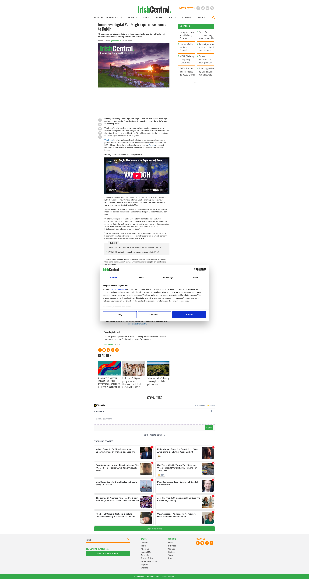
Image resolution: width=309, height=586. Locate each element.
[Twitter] (203, 8)
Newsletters (187, 8)
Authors (144, 542)
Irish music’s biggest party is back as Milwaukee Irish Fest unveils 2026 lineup (131, 382)
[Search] (213, 17)
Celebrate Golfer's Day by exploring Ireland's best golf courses (158, 381)
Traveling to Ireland (112, 332)
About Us (145, 549)
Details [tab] (141, 278)
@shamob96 (116, 40)
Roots (170, 558)
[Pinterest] (212, 8)
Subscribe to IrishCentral (137, 324)
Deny (120, 315)
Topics (143, 545)
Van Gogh (108, 140)
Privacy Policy (147, 558)
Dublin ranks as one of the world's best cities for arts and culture (134, 247)
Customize (153, 315)
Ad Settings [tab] (168, 278)
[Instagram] (207, 8)
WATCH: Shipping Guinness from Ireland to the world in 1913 (133, 252)
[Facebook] (198, 8)
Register (144, 564)
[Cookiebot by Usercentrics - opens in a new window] (195, 269)
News (170, 542)
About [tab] (195, 278)
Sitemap (144, 567)
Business (172, 545)
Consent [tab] (113, 278)
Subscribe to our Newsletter (107, 553)
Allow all (189, 315)
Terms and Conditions (150, 561)
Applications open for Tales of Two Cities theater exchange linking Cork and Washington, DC (109, 382)
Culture (171, 552)
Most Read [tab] (185, 26)
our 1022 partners (118, 289)
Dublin (152, 145)
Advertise (145, 555)
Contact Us (146, 552)
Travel (171, 555)
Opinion (171, 549)
